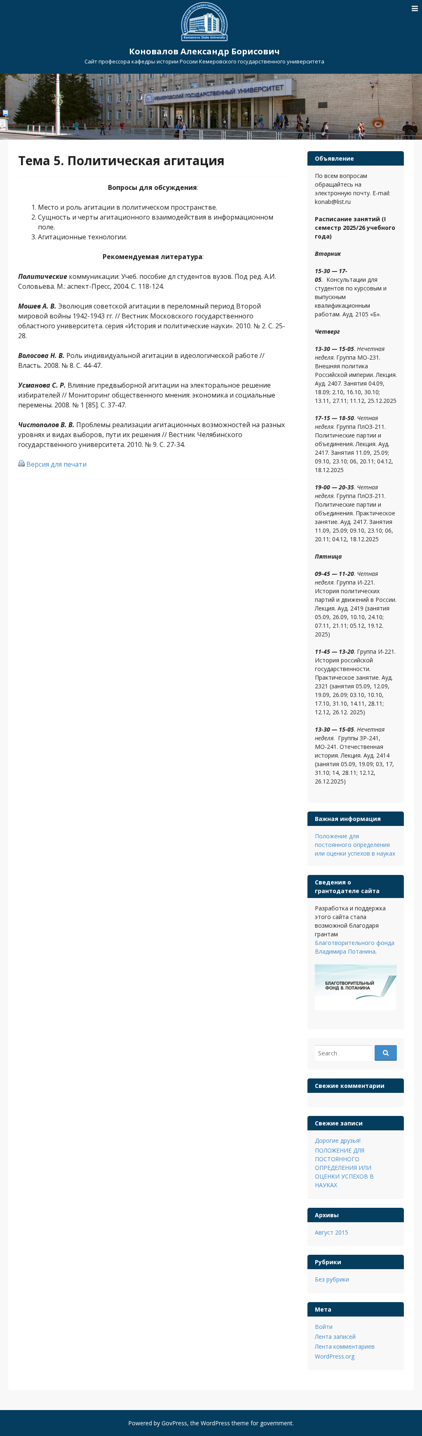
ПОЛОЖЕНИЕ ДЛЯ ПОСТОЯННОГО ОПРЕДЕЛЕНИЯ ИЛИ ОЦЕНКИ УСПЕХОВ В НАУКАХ (344, 1167)
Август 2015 (331, 1232)
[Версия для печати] (21, 464)
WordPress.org (334, 1356)
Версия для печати (56, 464)
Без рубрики (332, 1279)
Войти (324, 1327)
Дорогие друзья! (338, 1140)
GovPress (174, 1423)
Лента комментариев (345, 1346)
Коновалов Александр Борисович (204, 51)
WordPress (215, 1423)
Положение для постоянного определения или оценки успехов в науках (355, 844)
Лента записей (335, 1336)
